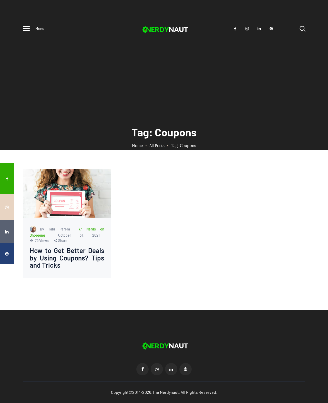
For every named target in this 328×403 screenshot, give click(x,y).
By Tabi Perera (57, 229)
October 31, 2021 (79, 235)
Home (137, 145)
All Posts (157, 145)
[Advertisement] (164, 74)
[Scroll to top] (320, 231)
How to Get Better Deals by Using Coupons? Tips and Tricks (67, 258)
